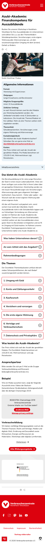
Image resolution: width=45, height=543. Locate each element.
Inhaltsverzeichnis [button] (10, 167)
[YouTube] (26, 515)
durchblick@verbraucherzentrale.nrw (19, 144)
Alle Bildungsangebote (21, 449)
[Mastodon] (15, 515)
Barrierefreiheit (35, 528)
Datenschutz (8, 528)
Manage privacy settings (22, 413)
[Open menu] (4, 539)
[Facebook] (3, 515)
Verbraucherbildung (12, 422)
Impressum (21, 528)
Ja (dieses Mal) (22, 410)
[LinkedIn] (20, 515)
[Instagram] (9, 515)
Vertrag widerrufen (22, 534)
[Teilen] (6, 49)
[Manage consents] (40, 538)
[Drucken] (2, 49)
